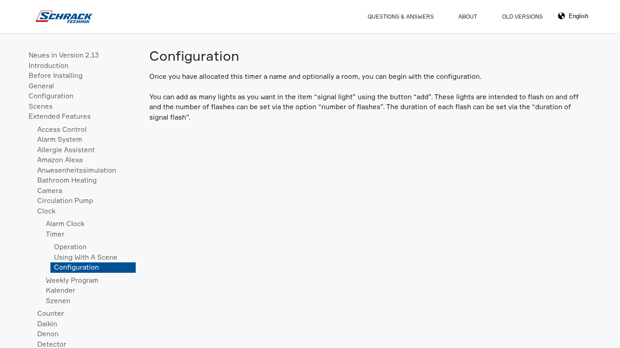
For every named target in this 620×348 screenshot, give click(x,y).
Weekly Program (72, 280)
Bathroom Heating (67, 180)
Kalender (60, 290)
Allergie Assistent (66, 149)
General (41, 86)
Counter (50, 313)
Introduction (49, 65)
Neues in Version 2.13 (64, 55)
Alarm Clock (65, 223)
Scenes (41, 106)
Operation (70, 246)
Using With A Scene (86, 257)
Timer (55, 234)
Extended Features (60, 116)
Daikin (47, 323)
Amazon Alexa (60, 159)
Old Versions (522, 16)
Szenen (58, 300)
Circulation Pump (65, 200)
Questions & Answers (401, 16)
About (467, 16)
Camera (49, 190)
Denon (48, 333)
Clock (46, 211)
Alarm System (59, 139)
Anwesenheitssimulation (76, 170)
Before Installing (56, 75)
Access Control (62, 129)
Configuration (51, 96)
